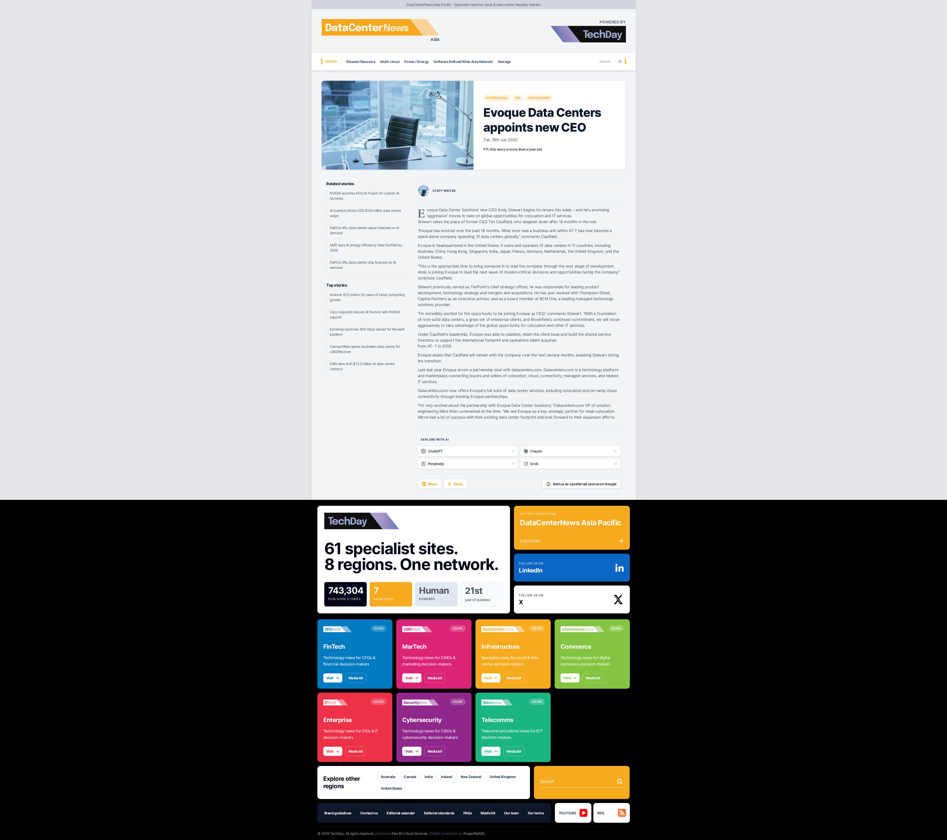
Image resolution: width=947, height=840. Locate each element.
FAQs (467, 813)
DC (518, 98)
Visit (329, 678)
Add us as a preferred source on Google (585, 484)
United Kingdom (503, 777)
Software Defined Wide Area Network (463, 61)
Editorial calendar (401, 813)
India (429, 777)
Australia (388, 777)
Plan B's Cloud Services (409, 833)
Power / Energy (416, 61)
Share (432, 484)
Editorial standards (439, 813)
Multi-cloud (389, 61)
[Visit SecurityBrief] (424, 702)
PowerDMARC (474, 833)
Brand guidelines (337, 813)
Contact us (369, 813)
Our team (511, 813)
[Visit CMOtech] (424, 629)
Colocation (538, 98)
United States (391, 788)
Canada (410, 777)
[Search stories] (620, 781)
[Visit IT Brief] (345, 702)
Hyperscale (497, 98)
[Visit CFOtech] (345, 629)
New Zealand (471, 777)
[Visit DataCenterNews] (503, 629)
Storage (504, 61)
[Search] (620, 61)
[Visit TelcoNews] (503, 702)
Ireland (446, 777)
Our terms (536, 813)
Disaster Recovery (360, 61)
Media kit (355, 678)
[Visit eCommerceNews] (582, 629)
